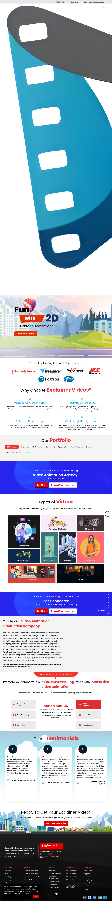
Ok (36, 896)
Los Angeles (9, 880)
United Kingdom (89, 883)
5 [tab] (108, 605)
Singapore (87, 874)
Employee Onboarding (53, 877)
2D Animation (71, 871)
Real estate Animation (30, 880)
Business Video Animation (32, 877)
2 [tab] (108, 597)
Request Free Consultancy (63, 485)
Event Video (53, 884)
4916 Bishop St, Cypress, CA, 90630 (50, 857)
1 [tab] (108, 594)
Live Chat (74, 2)
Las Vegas (8, 877)
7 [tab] (108, 610)
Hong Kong (88, 880)
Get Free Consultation (56, 823)
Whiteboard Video (73, 877)
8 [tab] (108, 613)
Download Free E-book (50, 846)
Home (86, 889)
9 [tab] (108, 615)
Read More (25, 893)
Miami (7, 883)
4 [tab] (108, 602)
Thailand (87, 877)
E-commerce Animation (31, 883)
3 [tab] (108, 599)
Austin (7, 874)
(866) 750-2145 (59, 2)
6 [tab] (108, 607)
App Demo (53, 871)
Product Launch (54, 881)
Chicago (8, 871)
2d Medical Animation (30, 871)
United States (88, 871)
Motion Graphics (72, 880)
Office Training (54, 887)
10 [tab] (108, 618)
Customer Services (55, 874)
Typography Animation (70, 886)
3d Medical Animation (30, 874)
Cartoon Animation (73, 883)
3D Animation (71, 874)
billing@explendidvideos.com (94, 2)
